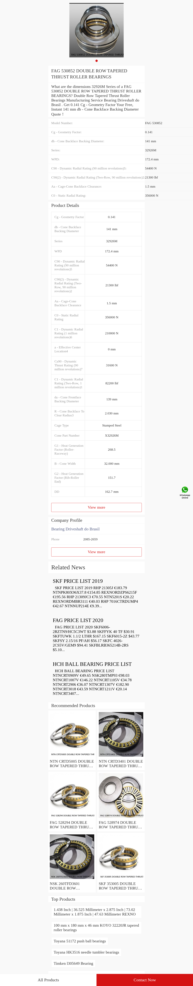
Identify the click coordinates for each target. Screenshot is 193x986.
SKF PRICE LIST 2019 (78, 581)
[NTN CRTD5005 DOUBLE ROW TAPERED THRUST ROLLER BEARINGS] (72, 757)
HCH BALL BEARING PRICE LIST (92, 664)
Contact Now (145, 980)
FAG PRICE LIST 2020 (78, 620)
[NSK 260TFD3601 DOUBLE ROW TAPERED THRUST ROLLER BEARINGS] (72, 879)
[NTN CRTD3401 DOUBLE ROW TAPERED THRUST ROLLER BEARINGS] (121, 757)
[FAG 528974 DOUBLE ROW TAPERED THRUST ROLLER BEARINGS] (121, 818)
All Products (48, 980)
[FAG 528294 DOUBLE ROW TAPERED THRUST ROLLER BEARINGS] (72, 818)
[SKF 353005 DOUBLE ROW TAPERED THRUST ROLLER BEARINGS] (121, 879)
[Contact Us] (185, 493)
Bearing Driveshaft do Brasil (75, 529)
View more (96, 507)
